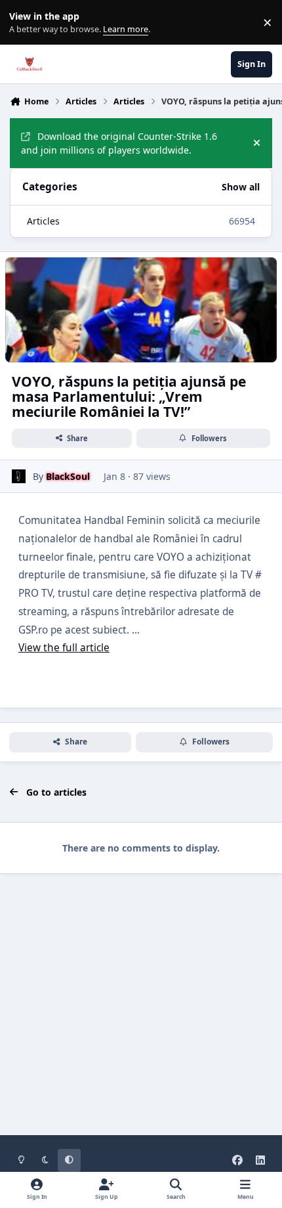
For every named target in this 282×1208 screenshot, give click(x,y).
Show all (241, 187)
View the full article (64, 648)
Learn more (25, 22)
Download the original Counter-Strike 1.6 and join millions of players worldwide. (119, 143)
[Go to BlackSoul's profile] (19, 476)
